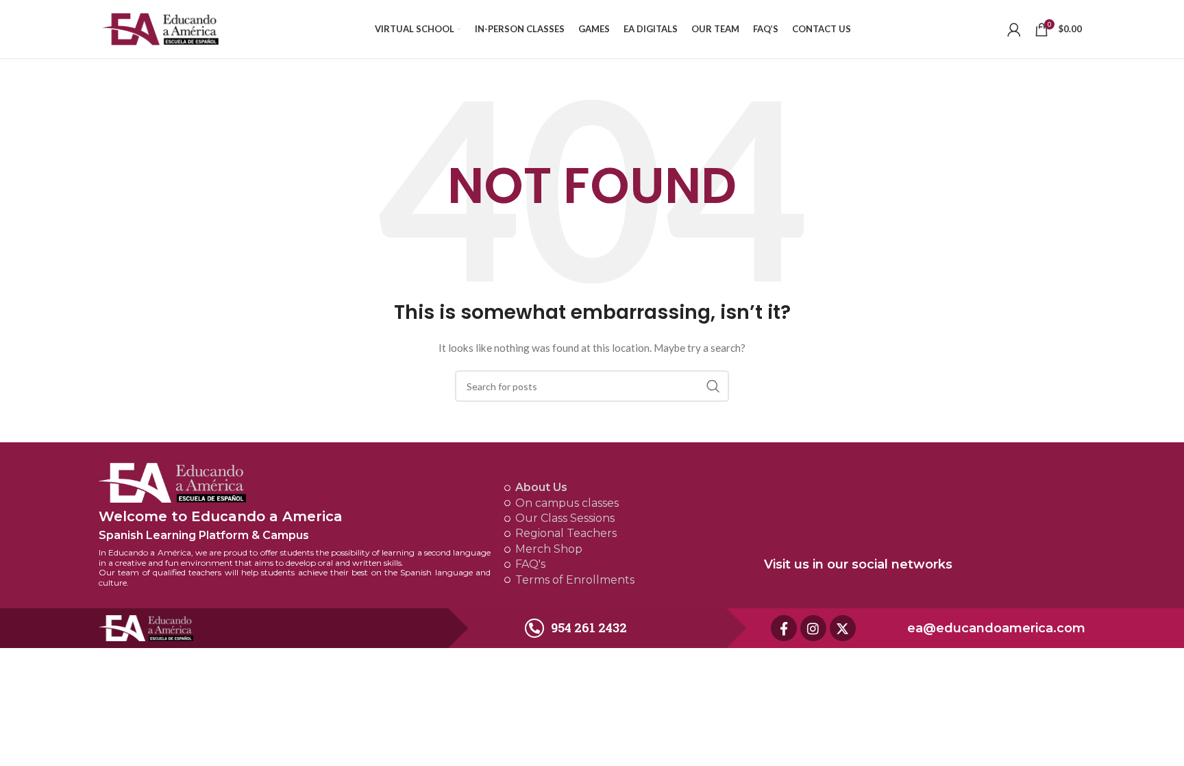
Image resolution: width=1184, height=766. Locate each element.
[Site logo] (160, 28)
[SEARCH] (713, 386)
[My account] (1014, 29)
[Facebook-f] (784, 628)
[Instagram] (813, 628)
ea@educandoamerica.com (996, 628)
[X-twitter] (843, 628)
